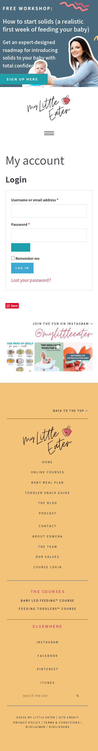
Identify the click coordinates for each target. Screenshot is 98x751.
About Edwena (47, 536)
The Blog (47, 503)
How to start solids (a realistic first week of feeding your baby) (46, 25)
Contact (48, 526)
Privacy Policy (27, 722)
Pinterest (48, 669)
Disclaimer (36, 727)
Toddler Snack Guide (47, 493)
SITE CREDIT (69, 717)
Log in (22, 268)
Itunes (48, 683)
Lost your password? (31, 280)
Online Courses (48, 472)
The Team (47, 547)
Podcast (48, 513)
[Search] (77, 695)
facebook (48, 656)
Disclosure (59, 727)
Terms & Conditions (62, 722)
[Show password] (20, 247)
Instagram (47, 642)
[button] (20, 357)
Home (47, 462)
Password (27, 223)
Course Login (47, 567)
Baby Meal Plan (47, 482)
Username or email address (42, 199)
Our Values (48, 557)
